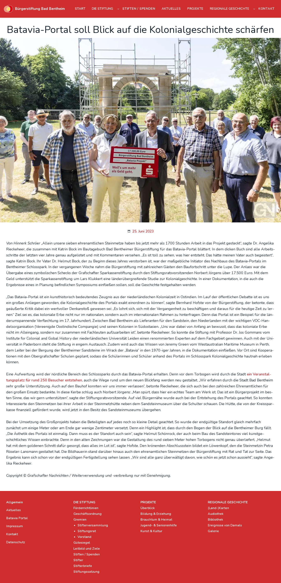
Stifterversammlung (93, 525)
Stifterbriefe (82, 566)
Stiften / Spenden (86, 554)
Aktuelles (13, 510)
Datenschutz (15, 542)
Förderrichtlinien (85, 508)
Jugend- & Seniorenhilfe (158, 525)
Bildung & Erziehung (155, 514)
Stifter (78, 560)
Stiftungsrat (87, 531)
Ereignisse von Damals (225, 525)
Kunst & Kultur (151, 531)
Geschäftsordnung (87, 514)
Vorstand (84, 537)
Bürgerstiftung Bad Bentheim (40, 8)
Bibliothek (215, 519)
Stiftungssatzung (86, 571)
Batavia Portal (17, 518)
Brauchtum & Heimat (156, 519)
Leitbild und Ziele (86, 548)
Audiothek (215, 514)
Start (80, 8)
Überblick (147, 508)
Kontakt (12, 534)
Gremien (79, 519)
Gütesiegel (81, 542)
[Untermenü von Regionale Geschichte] (254, 9)
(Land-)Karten (218, 508)
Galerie (213, 531)
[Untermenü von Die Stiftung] (118, 9)
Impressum (14, 526)
